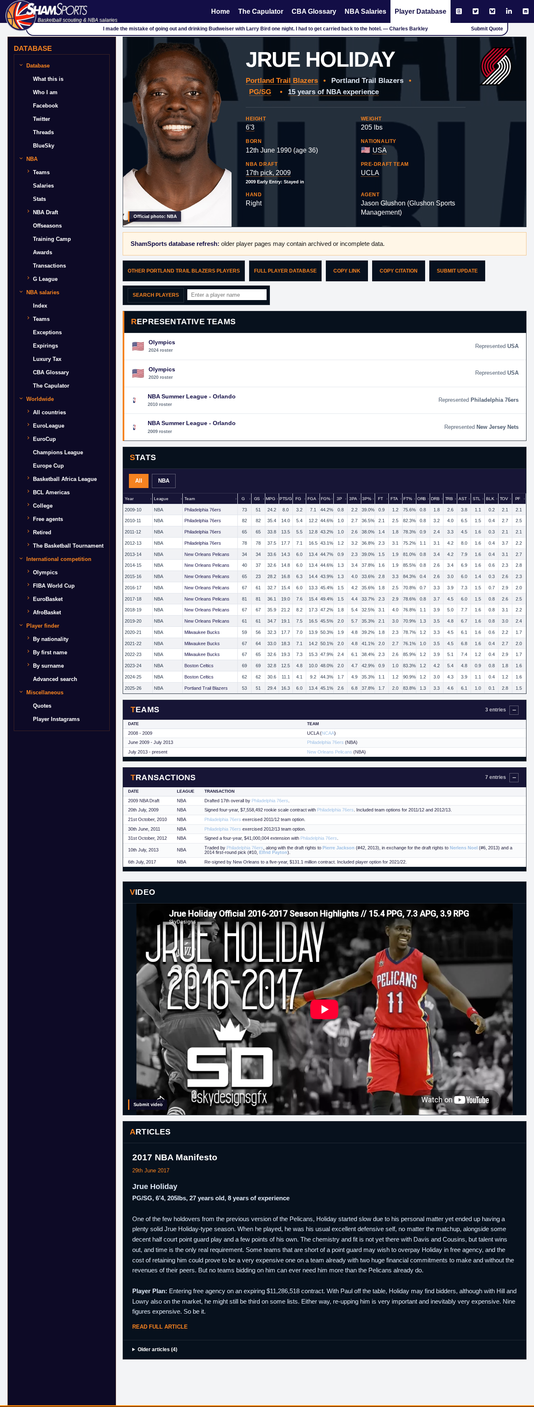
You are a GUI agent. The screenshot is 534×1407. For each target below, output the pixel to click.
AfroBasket (47, 612)
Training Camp (52, 239)
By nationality (50, 639)
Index (40, 306)
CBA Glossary (314, 11)
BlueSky (43, 146)
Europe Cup (48, 466)
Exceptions (47, 332)
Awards (42, 252)
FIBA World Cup (54, 586)
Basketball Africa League (65, 479)
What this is (48, 79)
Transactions (49, 266)
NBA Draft (45, 212)
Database (38, 66)
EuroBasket (48, 599)
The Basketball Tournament (68, 546)
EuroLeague (48, 426)
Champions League (58, 452)
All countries (49, 412)
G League (45, 279)
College (43, 506)
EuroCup (44, 439)
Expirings (45, 346)
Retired (42, 532)
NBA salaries (42, 292)
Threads (43, 132)
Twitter (41, 119)
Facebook (45, 106)
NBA (32, 159)
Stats (39, 199)
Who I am (45, 92)
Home (220, 11)
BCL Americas (51, 492)
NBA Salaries (365, 11)
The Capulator (260, 11)
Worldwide (40, 399)
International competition (58, 559)
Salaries (43, 186)
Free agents (48, 519)
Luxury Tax (47, 359)
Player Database (420, 11)
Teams (41, 172)
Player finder (42, 626)
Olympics (45, 572)
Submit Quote (487, 29)
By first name (50, 652)
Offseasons (47, 226)
